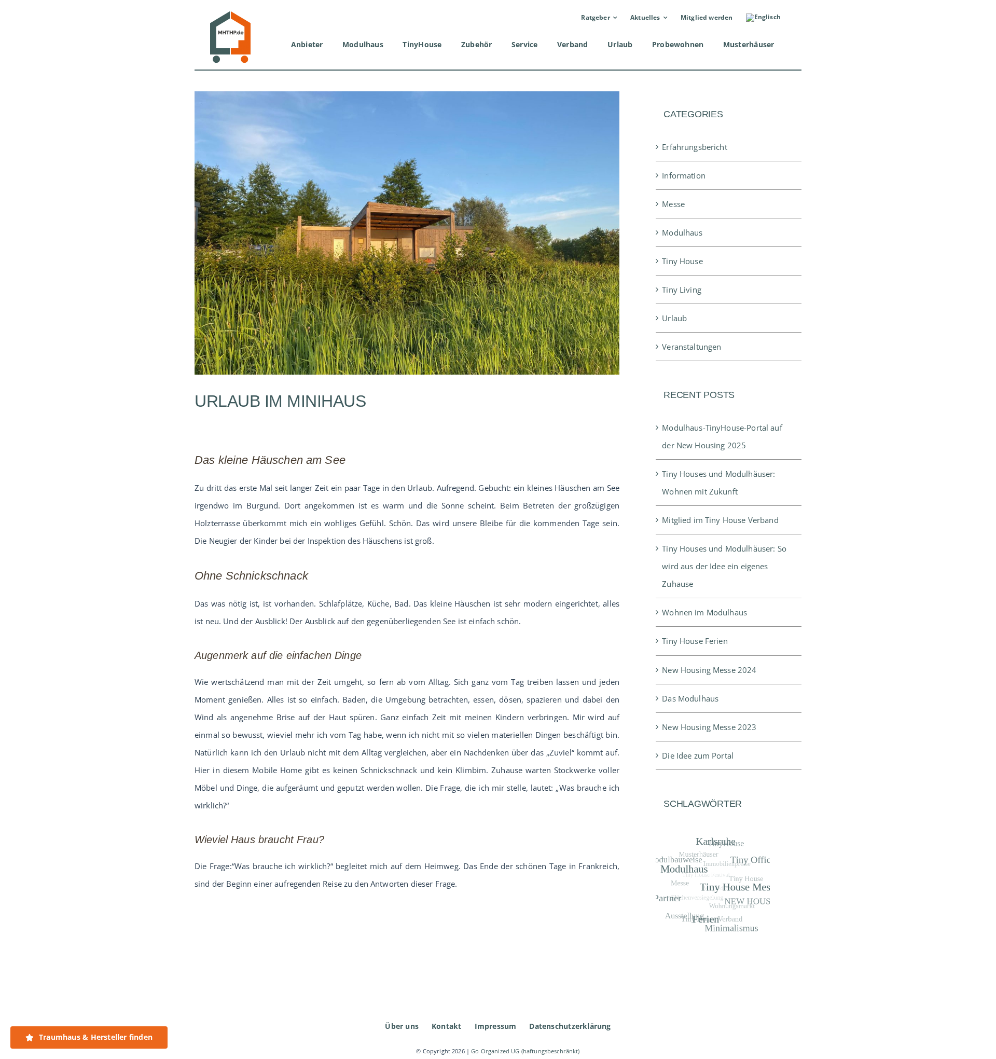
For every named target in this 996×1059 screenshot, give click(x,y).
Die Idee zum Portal (698, 755)
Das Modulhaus (690, 698)
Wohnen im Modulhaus (704, 612)
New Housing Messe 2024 (709, 670)
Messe (673, 204)
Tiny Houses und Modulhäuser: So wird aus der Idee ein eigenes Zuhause (724, 566)
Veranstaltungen (691, 346)
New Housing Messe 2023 (709, 727)
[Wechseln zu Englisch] (763, 17)
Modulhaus (682, 232)
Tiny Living (681, 289)
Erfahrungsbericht (694, 147)
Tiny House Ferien (695, 641)
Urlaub (674, 318)
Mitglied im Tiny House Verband (720, 520)
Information (684, 175)
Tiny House (682, 261)
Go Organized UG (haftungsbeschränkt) (525, 1051)
